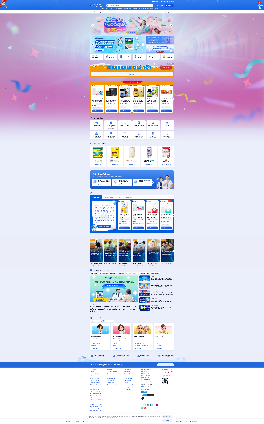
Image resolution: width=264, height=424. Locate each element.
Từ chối (167, 420)
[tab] (94, 104)
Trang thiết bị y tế (111, 380)
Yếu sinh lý (94, 345)
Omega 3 (107, 8)
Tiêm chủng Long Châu (112, 384)
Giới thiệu (92, 371)
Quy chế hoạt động (94, 378)
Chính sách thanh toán (95, 391)
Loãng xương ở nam (96, 338)
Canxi (102, 8)
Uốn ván (158, 343)
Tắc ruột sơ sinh (159, 345)
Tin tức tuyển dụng (128, 387)
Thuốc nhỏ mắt (127, 8)
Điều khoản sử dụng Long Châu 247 (96, 411)
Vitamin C (156, 8)
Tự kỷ (157, 341)
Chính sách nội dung (95, 382)
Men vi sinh (141, 8)
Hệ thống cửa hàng (94, 373)
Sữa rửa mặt (134, 8)
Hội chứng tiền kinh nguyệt (119, 338)
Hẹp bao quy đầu (96, 343)
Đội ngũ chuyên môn (128, 384)
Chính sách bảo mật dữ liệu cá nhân (97, 396)
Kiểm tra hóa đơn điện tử (95, 393)
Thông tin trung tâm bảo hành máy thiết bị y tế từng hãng (97, 403)
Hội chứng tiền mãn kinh (119, 341)
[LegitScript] (147, 398)
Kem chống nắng (119, 8)
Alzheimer (137, 338)
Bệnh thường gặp (128, 380)
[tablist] (132, 197)
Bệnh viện (126, 382)
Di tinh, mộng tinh (96, 341)
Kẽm (111, 8)
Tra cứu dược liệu (128, 378)
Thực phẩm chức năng (112, 371)
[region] (132, 25)
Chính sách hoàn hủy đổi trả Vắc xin (96, 400)
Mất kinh (115, 345)
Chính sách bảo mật (94, 389)
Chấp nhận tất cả (167, 416)
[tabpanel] (132, 216)
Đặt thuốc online (110, 382)
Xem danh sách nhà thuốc (165, 364)
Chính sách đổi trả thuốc (95, 384)
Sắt (113, 8)
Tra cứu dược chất (128, 376)
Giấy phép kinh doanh (95, 376)
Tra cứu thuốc (127, 373)
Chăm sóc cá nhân (111, 378)
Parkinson (137, 341)
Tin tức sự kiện (127, 389)
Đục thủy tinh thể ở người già (141, 345)
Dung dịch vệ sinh (149, 8)
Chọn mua (97, 110)
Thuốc (108, 376)
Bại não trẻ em (159, 338)
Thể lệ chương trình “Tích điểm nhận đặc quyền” (96, 407)
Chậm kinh (115, 343)
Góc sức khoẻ (127, 371)
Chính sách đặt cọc (94, 380)
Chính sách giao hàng (95, 387)
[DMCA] (147, 395)
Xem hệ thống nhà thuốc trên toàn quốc (109, 365)
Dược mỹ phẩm (110, 373)
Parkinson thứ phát (139, 343)
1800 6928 (171, 1)
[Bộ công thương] (144, 391)
